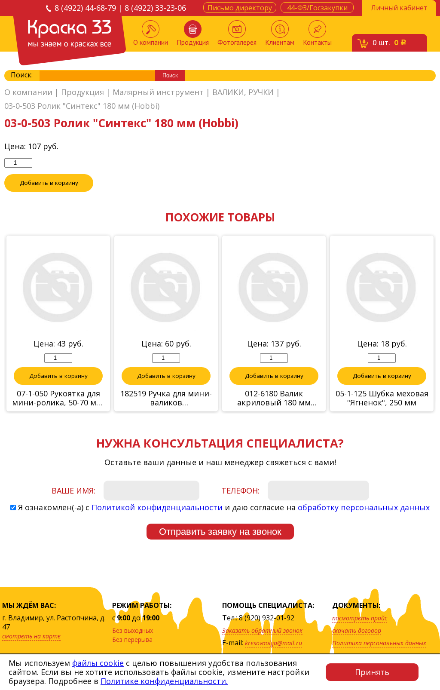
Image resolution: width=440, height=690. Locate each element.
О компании (150, 42)
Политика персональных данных (379, 643)
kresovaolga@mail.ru (273, 643)
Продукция (193, 42)
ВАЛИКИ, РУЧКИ (243, 92)
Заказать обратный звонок (262, 630)
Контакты (317, 42)
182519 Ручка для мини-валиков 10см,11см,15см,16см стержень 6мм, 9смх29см (166, 398)
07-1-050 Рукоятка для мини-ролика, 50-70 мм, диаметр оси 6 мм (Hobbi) (58, 398)
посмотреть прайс (359, 618)
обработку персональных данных (364, 507)
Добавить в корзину (49, 183)
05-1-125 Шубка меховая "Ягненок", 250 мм (382, 398)
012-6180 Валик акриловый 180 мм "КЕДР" (274, 398)
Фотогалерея (237, 42)
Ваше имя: (73, 490)
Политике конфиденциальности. (164, 681)
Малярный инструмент (158, 92)
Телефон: (240, 490)
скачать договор (356, 630)
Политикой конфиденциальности (157, 507)
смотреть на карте (31, 636)
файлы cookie (98, 663)
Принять (372, 672)
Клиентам (279, 42)
